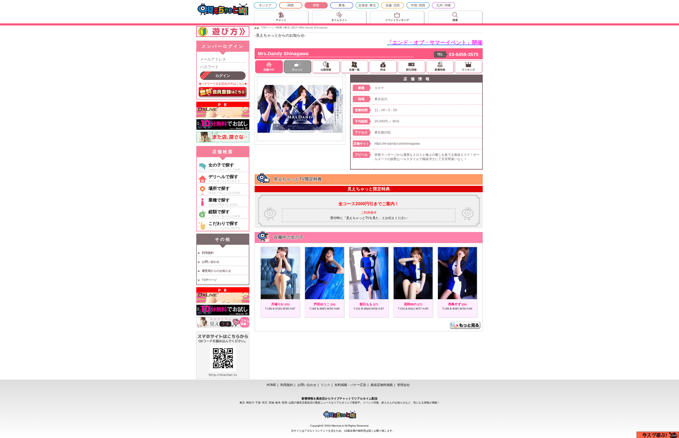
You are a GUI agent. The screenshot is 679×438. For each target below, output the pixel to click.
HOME (271, 385)
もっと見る (465, 325)
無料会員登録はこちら (222, 92)
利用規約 (208, 252)
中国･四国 (418, 5)
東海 (341, 5)
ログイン (222, 76)
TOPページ (209, 279)
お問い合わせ (210, 261)
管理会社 (403, 385)
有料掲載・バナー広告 (350, 385)
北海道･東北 (367, 5)
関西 (291, 5)
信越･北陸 (392, 5)
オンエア (265, 5)
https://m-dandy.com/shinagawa (397, 143)
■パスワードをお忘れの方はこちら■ (223, 83)
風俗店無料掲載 (382, 385)
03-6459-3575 (463, 54)
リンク (325, 385)
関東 (316, 5)
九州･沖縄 (443, 5)
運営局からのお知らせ (216, 270)
